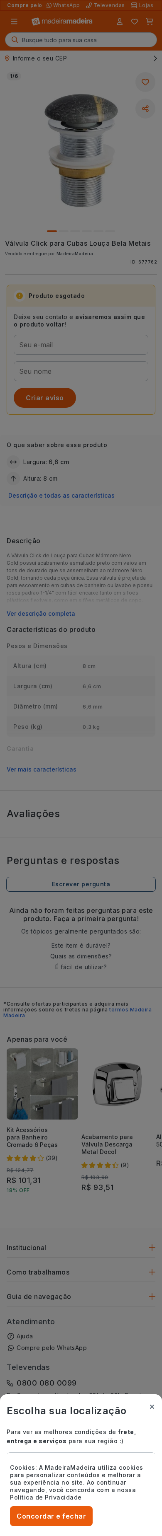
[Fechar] (152, 1406)
